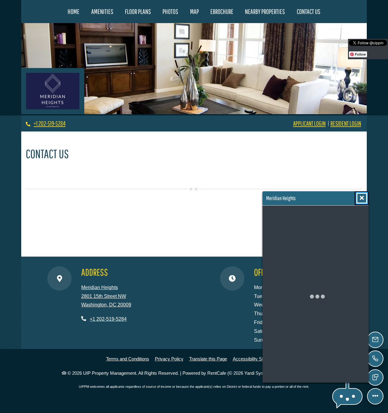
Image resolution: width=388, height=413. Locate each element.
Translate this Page (208, 358)
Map (194, 11)
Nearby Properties (268, 11)
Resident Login (345, 123)
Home (73, 11)
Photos (170, 11)
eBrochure (221, 11)
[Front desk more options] (375, 396)
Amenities (102, 11)
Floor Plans (138, 11)
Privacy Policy (169, 358)
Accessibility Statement (256, 358)
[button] (347, 396)
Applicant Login (309, 123)
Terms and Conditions (127, 358)
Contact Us (308, 11)
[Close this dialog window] (361, 198)
